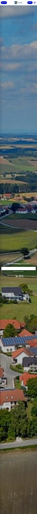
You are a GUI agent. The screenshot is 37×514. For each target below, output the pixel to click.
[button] (2, 512)
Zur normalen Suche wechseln (18, 271)
